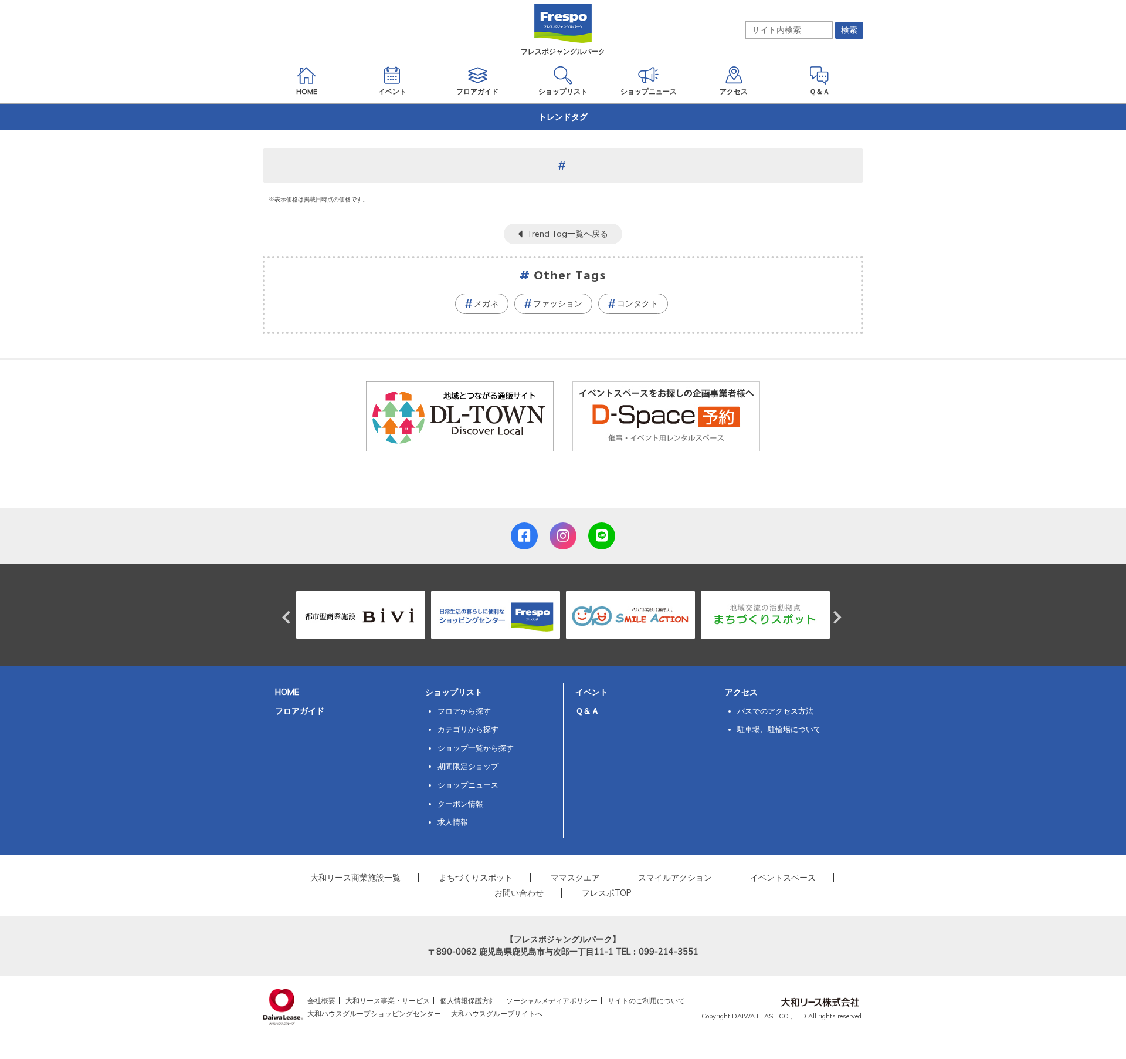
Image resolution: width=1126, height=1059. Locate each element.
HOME (287, 692)
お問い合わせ (519, 893)
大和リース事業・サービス (387, 1000)
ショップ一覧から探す (475, 748)
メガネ (486, 303)
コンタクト (637, 303)
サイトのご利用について (646, 1000)
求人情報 (452, 822)
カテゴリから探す (467, 729)
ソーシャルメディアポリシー (552, 1000)
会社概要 (321, 1000)
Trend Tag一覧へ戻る (567, 233)
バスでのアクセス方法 (775, 711)
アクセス (741, 692)
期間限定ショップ (467, 766)
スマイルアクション (675, 877)
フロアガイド (299, 711)
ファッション (557, 303)
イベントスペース (783, 877)
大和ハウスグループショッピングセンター (374, 1013)
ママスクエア (575, 877)
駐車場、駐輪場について (779, 729)
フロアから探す (464, 711)
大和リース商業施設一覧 (355, 877)
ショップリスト (454, 692)
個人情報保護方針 (468, 1000)
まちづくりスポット (476, 877)
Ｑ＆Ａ (587, 711)
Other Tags (570, 276)
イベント (591, 692)
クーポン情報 (460, 803)
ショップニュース (467, 785)
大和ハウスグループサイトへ (496, 1013)
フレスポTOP (607, 893)
